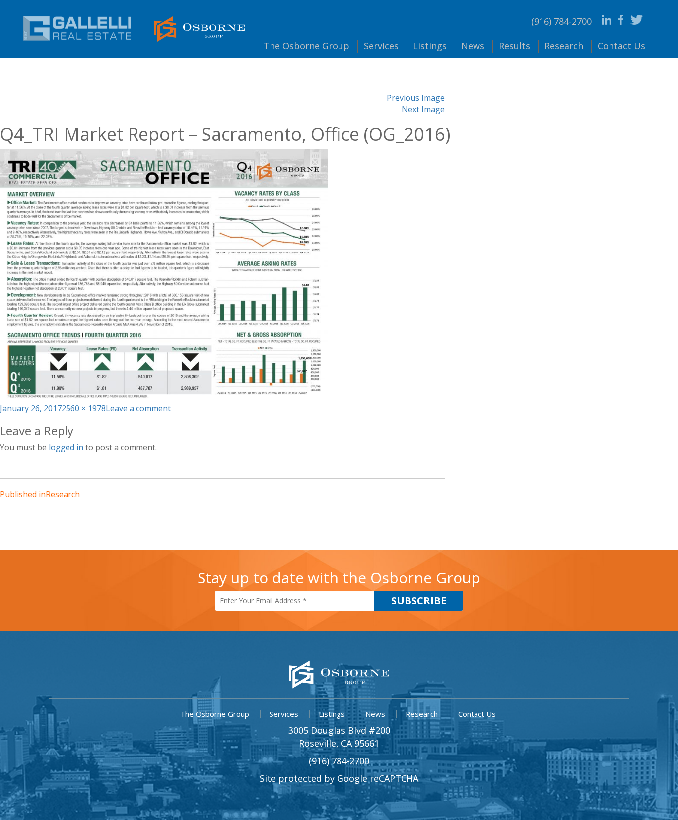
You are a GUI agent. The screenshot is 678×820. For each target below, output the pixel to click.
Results (514, 46)
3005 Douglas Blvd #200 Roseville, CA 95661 (339, 736)
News (472, 46)
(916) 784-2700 (561, 21)
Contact (621, 46)
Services (381, 46)
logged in (66, 447)
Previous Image (416, 97)
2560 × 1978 (84, 408)
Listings (430, 46)
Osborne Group (306, 46)
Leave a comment (138, 408)
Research (563, 46)
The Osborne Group (214, 714)
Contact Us (477, 714)
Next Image (423, 109)
